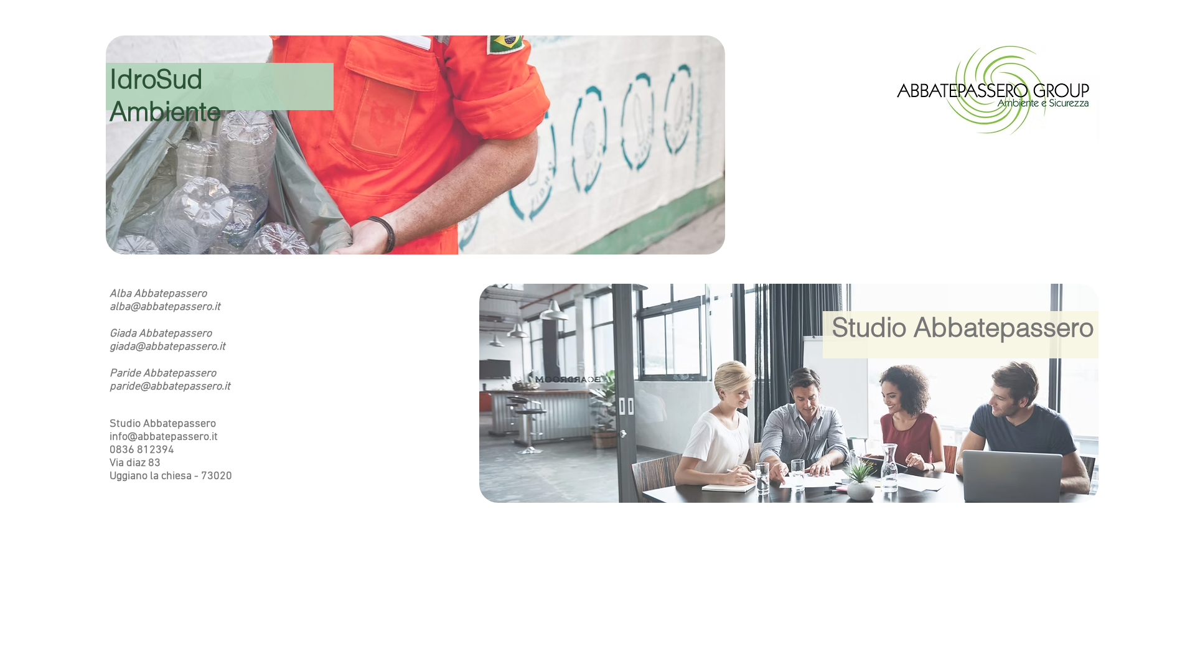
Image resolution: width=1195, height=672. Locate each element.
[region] (415, 144)
